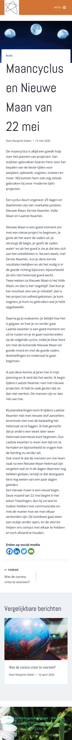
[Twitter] (24, 551)
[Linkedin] (16, 551)
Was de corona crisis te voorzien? (17, 576)
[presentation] (36, 639)
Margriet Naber (22, 140)
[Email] (31, 551)
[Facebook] (9, 551)
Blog (9, 55)
